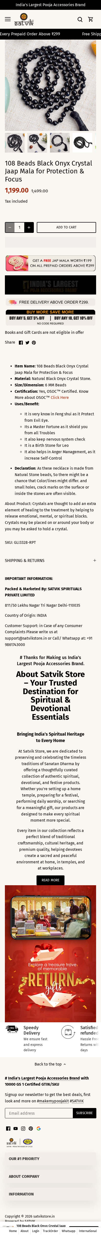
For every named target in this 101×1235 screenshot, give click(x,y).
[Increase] (29, 227)
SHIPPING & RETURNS (24, 560)
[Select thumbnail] (15, 143)
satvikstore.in (44, 1216)
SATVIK (78, 1101)
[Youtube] (15, 1128)
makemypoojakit (54, 1101)
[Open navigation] (8, 19)
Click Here (60, 397)
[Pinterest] (31, 1128)
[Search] (80, 19)
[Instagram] (23, 1128)
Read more (50, 880)
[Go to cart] (91, 19)
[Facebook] (8, 1128)
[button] (50, 242)
